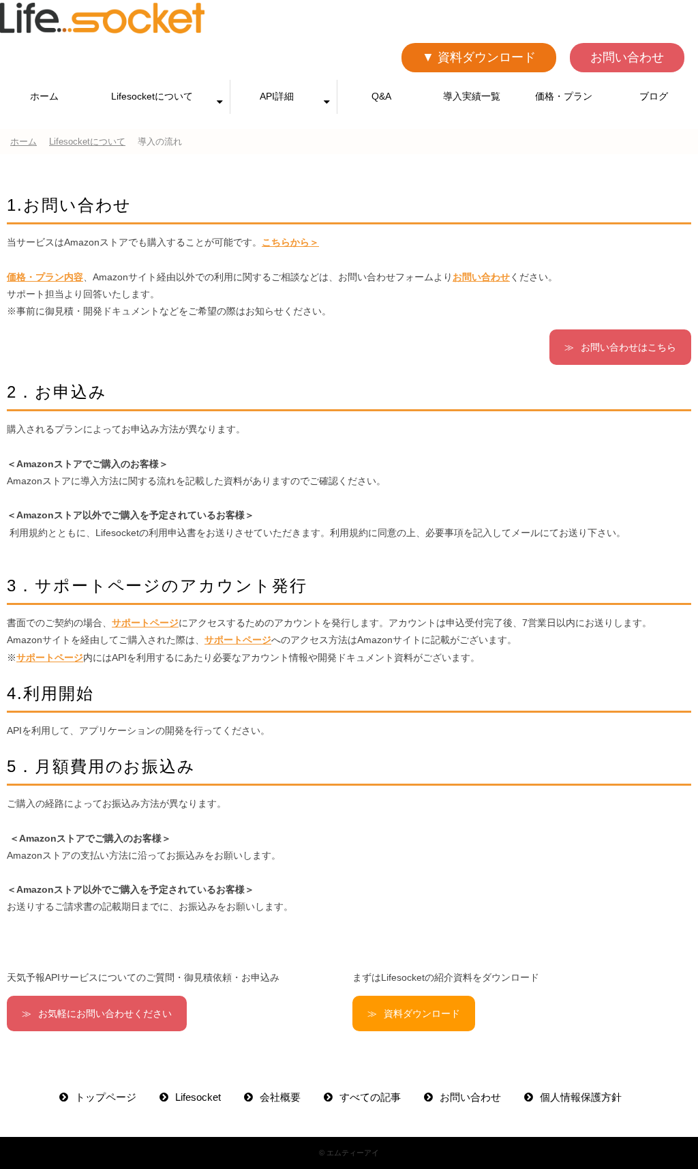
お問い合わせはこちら (628, 347)
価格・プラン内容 (45, 276)
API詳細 (277, 96)
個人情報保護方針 (581, 1097)
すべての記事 (370, 1097)
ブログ (653, 96)
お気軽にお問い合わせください (105, 1013)
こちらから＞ (290, 242)
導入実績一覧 (471, 96)
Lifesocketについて (152, 96)
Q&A (381, 96)
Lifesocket (198, 1097)
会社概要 (280, 1097)
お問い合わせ (627, 57)
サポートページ (145, 622)
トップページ (105, 1097)
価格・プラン (563, 96)
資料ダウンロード (422, 1013)
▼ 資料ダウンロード (479, 57)
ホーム (44, 96)
